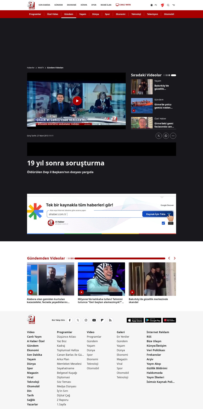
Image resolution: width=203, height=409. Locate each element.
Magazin (32, 373)
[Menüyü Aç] (173, 5)
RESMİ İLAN (106, 5)
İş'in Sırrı (62, 391)
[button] (169, 258)
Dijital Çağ (63, 395)
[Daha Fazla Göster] (173, 136)
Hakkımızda (155, 373)
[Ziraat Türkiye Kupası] (163, 5)
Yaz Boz (61, 341)
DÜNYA (84, 5)
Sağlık (31, 400)
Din (29, 391)
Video (31, 332)
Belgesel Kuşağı (67, 373)
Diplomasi (63, 377)
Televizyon (152, 14)
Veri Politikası (156, 350)
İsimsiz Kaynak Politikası (161, 382)
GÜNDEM (58, 5)
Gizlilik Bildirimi (157, 368)
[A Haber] (31, 5)
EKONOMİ (71, 5)
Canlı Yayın (34, 336)
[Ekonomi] (140, 5)
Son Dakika (34, 354)
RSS (149, 336)
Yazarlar (32, 404)
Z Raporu (62, 400)
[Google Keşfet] (101, 214)
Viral (30, 377)
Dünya (95, 14)
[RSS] (110, 320)
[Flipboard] (102, 320)
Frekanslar (154, 354)
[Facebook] (70, 320)
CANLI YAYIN (125, 4)
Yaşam (82, 14)
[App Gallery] (169, 320)
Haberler (31, 68)
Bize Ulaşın (154, 341)
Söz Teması (64, 382)
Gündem (68, 14)
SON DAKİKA (44, 5)
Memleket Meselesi (69, 363)
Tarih (30, 395)
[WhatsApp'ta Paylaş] (166, 136)
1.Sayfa (61, 404)
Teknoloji (136, 14)
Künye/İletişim (156, 345)
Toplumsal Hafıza (68, 350)
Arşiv (150, 359)
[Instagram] (86, 320)
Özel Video (52, 14)
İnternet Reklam (158, 332)
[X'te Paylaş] (159, 136)
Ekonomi (120, 14)
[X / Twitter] (78, 320)
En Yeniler (123, 336)
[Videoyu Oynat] (77, 100)
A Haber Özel (35, 341)
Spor (107, 14)
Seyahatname (65, 368)
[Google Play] (153, 320)
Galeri (121, 332)
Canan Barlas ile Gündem (71, 354)
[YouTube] (94, 320)
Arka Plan (63, 359)
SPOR (93, 5)
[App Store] (135, 320)
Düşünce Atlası (66, 336)
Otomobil (169, 14)
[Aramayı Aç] (168, 5)
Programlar (35, 14)
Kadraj (61, 345)
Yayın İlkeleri (155, 377)
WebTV (41, 68)
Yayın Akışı (154, 363)
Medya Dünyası (66, 386)
